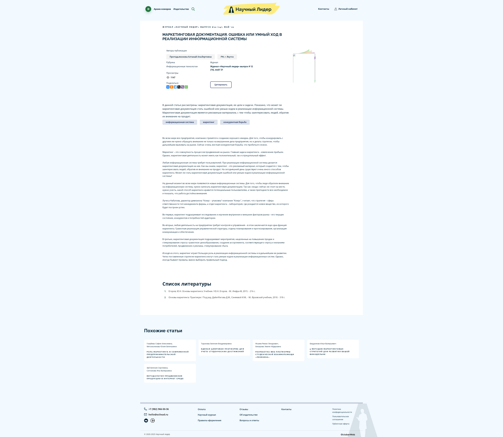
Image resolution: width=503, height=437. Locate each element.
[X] (179, 87)
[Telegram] (175, 87)
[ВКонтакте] (168, 87)
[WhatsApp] (186, 87)
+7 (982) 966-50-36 (159, 409)
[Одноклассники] (171, 87)
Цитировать (220, 84)
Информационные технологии (182, 66)
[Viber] (182, 87)
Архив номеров (162, 9)
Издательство (181, 9)
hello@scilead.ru (158, 414)
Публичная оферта (340, 423)
